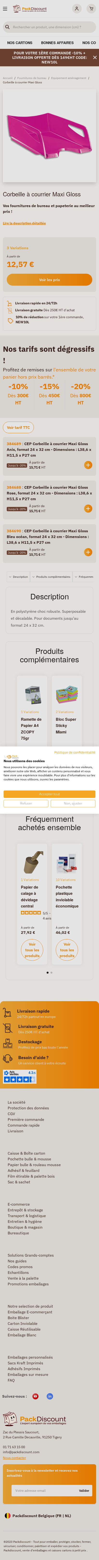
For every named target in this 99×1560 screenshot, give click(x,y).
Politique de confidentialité (74, 752)
